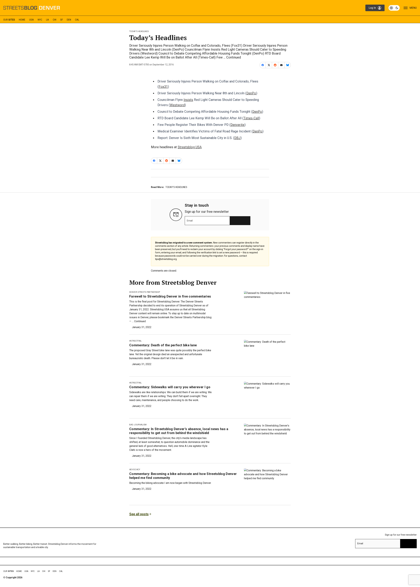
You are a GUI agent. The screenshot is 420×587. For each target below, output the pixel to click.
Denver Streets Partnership (144, 292)
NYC (40, 19)
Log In (372, 7)
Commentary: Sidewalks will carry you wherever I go (169, 387)
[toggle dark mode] (394, 8)
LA (47, 19)
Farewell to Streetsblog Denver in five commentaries (170, 296)
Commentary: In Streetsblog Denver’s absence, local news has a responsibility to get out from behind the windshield (178, 431)
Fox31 (163, 87)
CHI (54, 19)
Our (9, 19)
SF (61, 19)
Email (190, 220)
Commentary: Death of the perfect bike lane (163, 345)
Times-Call (251, 118)
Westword (177, 105)
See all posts (139, 514)
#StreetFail (135, 341)
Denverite (237, 125)
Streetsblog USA (190, 147)
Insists (188, 100)
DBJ (237, 138)
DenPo (251, 93)
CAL (77, 19)
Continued (233, 57)
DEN (69, 19)
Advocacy (134, 470)
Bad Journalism (138, 425)
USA (31, 19)
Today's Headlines (139, 31)
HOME (22, 19)
